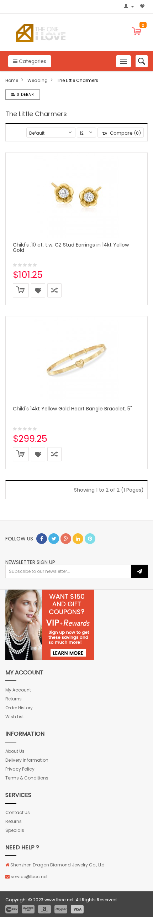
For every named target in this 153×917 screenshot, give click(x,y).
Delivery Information (26, 760)
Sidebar (24, 94)
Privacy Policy (20, 769)
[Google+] (65, 538)
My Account (18, 690)
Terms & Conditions (26, 778)
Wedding (37, 80)
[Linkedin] (78, 538)
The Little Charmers (77, 80)
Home (11, 80)
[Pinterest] (90, 538)
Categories (31, 61)
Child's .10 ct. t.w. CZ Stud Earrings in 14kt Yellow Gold (71, 247)
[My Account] (130, 7)
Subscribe (139, 571)
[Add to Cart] (21, 290)
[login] (49, 624)
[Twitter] (53, 538)
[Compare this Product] (54, 290)
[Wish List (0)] (143, 7)
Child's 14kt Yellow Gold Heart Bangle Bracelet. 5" (72, 408)
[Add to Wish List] (38, 290)
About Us (15, 751)
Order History (19, 708)
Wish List (14, 717)
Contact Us (17, 812)
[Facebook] (41, 538)
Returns (13, 699)
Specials (14, 830)
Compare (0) (125, 133)
